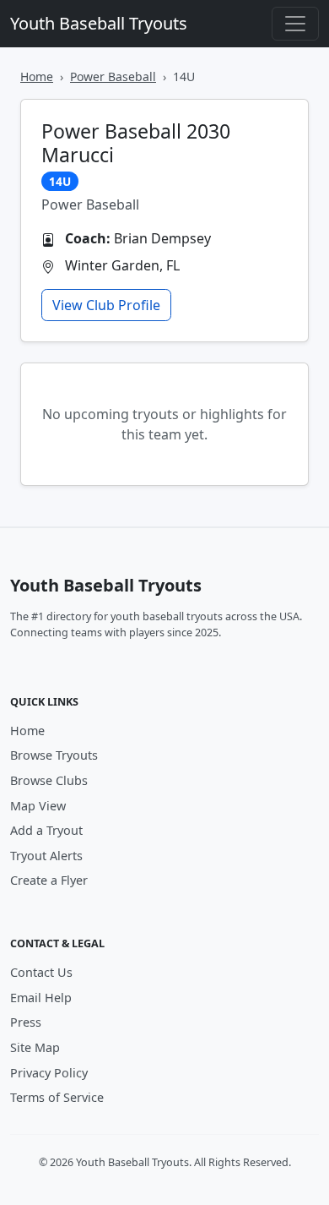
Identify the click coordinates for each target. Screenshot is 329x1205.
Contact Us (41, 972)
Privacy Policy (49, 1073)
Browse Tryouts (54, 755)
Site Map (35, 1047)
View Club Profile (106, 305)
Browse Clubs (49, 780)
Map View (38, 806)
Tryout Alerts (46, 856)
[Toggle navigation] (295, 24)
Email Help (41, 998)
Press (25, 1022)
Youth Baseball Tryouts (98, 23)
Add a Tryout (46, 830)
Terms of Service (57, 1097)
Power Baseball (113, 76)
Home (36, 76)
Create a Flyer (49, 880)
